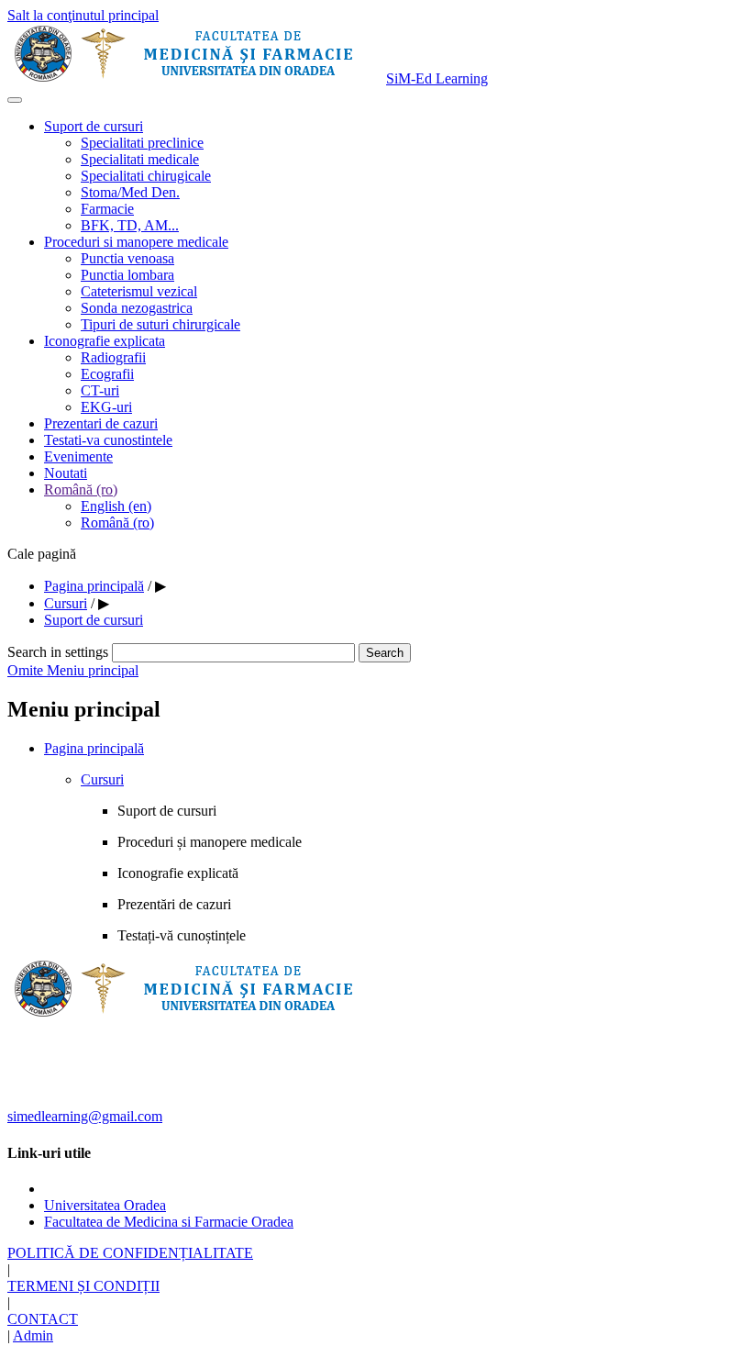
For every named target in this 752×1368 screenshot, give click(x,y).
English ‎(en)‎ (116, 506)
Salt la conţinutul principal (83, 15)
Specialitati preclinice (142, 142)
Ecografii (107, 374)
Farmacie (107, 209)
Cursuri (102, 779)
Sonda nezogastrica (137, 308)
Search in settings (57, 652)
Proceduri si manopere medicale (136, 242)
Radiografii (113, 357)
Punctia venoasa (127, 258)
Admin (33, 1335)
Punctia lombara (127, 275)
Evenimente (78, 456)
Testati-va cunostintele (108, 440)
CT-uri (100, 390)
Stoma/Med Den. (130, 192)
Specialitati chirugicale (146, 176)
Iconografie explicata (104, 341)
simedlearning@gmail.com (84, 1116)
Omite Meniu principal (72, 670)
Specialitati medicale (140, 159)
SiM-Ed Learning (437, 78)
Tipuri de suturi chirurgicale (160, 324)
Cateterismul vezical (139, 291)
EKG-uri (106, 407)
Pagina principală (94, 748)
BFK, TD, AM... (130, 225)
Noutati (65, 473)
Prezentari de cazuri (101, 423)
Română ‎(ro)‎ (80, 489)
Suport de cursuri (93, 126)
